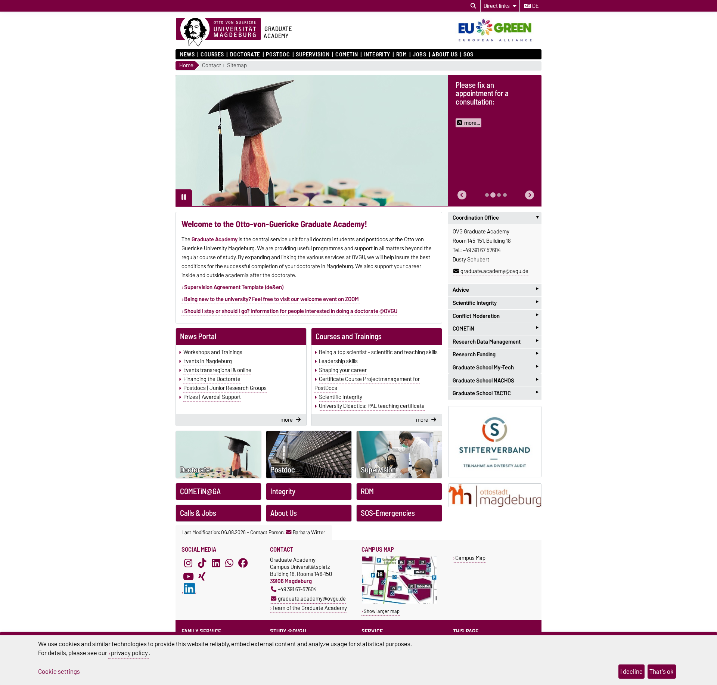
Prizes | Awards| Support (212, 397)
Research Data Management (495, 341)
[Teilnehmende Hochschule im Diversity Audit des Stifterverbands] (494, 441)
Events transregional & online (217, 370)
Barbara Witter (309, 532)
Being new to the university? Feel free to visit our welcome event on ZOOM (271, 299)
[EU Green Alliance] (498, 42)
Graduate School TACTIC (495, 393)
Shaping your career (343, 370)
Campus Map (470, 557)
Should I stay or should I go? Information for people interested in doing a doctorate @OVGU (290, 311)
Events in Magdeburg (207, 361)
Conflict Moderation (495, 316)
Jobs (419, 54)
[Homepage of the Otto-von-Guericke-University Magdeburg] (218, 32)
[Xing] (202, 576)
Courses (212, 54)
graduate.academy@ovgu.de (494, 271)
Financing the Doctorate (211, 379)
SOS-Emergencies (388, 513)
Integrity (377, 54)
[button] (462, 195)
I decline (631, 671)
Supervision (312, 54)
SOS (468, 54)
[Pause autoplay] (184, 197)
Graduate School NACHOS (495, 380)
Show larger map (382, 611)
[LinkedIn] (216, 563)
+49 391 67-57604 (297, 589)
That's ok (661, 671)
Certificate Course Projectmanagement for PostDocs (367, 384)
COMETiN (346, 54)
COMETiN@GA (200, 491)
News (187, 54)
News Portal (198, 336)
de (534, 5)
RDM (401, 54)
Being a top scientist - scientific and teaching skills (378, 352)
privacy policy (129, 653)
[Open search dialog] (473, 5)
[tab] (487, 195)
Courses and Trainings (349, 336)
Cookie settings (59, 671)
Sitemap (237, 65)
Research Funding (495, 354)
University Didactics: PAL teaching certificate (372, 406)
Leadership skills (338, 361)
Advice (495, 290)
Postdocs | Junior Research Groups (225, 388)
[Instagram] (188, 563)
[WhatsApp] (229, 563)
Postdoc (278, 54)
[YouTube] (188, 576)
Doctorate (245, 54)
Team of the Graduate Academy (309, 608)
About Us (444, 54)
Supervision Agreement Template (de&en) (234, 287)
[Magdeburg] (494, 495)
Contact (211, 65)
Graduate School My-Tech (495, 367)
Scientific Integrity (340, 397)
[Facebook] (243, 563)
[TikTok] (202, 563)
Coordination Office (497, 217)
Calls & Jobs (198, 513)
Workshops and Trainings (212, 352)
